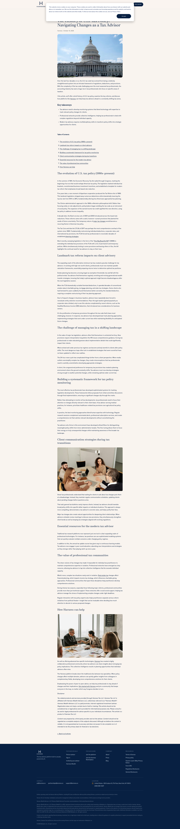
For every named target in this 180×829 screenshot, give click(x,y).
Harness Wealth (71, 764)
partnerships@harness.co (55, 783)
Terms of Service (130, 754)
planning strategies (72, 236)
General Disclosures (131, 772)
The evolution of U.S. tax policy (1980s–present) (76, 142)
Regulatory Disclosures (132, 769)
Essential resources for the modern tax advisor (75, 160)
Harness (73, 99)
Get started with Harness (87, 686)
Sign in (68, 758)
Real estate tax (103, 575)
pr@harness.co (41, 783)
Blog (107, 761)
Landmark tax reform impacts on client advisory (76, 145)
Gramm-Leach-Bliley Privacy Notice (134, 762)
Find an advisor (70, 754)
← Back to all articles (64, 734)
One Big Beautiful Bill (101, 241)
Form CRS (129, 766)
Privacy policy (130, 758)
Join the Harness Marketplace (91, 759)
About (107, 754)
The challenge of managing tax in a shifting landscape (78, 149)
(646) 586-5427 (99, 786)
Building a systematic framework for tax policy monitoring (79, 153)
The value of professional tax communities (74, 163)
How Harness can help (67, 167)
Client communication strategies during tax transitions (78, 156)
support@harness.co (72, 783)
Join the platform (91, 754)
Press (107, 758)
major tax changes (99, 221)
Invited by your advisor (72, 761)
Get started (138, 4)
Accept (124, 16)
